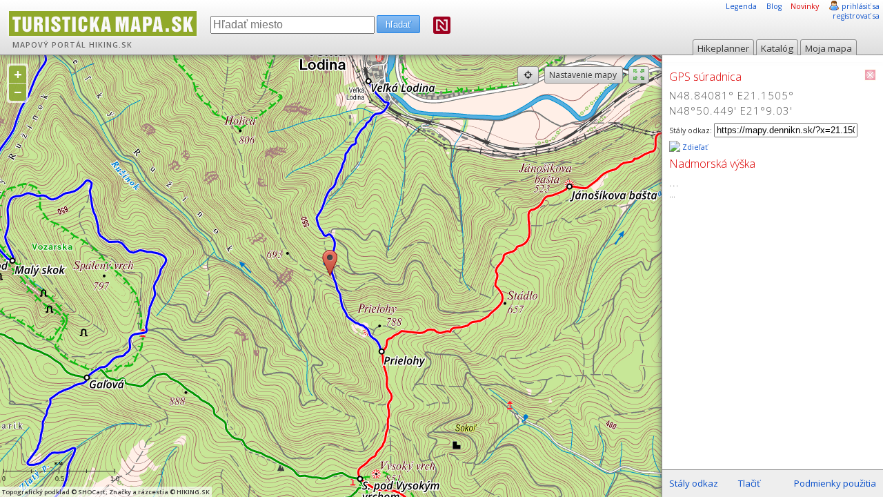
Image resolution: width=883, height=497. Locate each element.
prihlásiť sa (861, 6)
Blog (774, 6)
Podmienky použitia (835, 483)
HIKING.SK (110, 45)
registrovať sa (856, 16)
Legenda (741, 6)
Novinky (805, 6)
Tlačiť (749, 483)
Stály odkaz (693, 483)
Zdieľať (694, 147)
